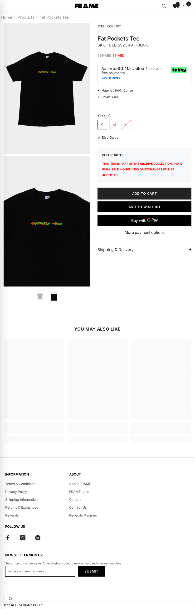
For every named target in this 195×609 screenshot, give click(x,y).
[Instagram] (23, 537)
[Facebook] (8, 537)
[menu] (6, 6)
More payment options (145, 232)
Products (26, 17)
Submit (91, 571)
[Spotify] (38, 537)
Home (6, 17)
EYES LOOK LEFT (109, 26)
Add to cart (144, 193)
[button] (175, 6)
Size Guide (110, 137)
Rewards (12, 515)
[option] (40, 296)
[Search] (164, 6)
